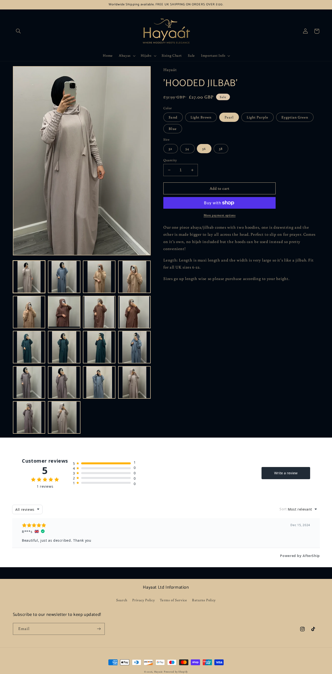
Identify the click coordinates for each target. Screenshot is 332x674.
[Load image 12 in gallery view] (134, 347)
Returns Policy (204, 600)
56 (204, 148)
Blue (172, 128)
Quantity (170, 160)
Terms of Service (173, 600)
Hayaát (158, 671)
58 (221, 148)
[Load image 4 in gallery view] (134, 277)
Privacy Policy (143, 600)
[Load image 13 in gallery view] (29, 382)
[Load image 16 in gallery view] (134, 382)
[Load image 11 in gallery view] (99, 347)
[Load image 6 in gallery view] (64, 312)
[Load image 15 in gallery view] (99, 382)
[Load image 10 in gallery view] (64, 347)
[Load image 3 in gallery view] (99, 277)
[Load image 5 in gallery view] (29, 312)
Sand (173, 117)
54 (187, 148)
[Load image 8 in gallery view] (134, 312)
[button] (18, 31)
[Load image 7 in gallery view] (99, 312)
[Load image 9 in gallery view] (29, 347)
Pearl (229, 117)
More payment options (220, 215)
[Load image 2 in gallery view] (64, 277)
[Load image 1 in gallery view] (29, 277)
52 (170, 148)
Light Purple (257, 117)
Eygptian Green (294, 117)
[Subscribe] (98, 629)
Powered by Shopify (176, 671)
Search (121, 600)
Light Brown (201, 117)
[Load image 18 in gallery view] (64, 417)
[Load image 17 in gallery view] (29, 417)
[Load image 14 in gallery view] (64, 382)
